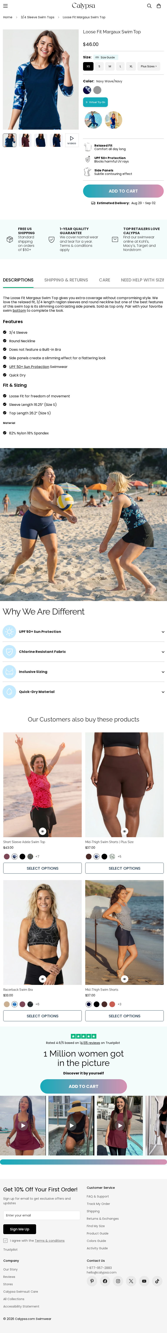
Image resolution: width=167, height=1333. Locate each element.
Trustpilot (10, 1249)
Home (7, 17)
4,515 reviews (90, 1043)
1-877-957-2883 (99, 1268)
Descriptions (18, 280)
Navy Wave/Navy (87, 90)
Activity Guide (97, 1248)
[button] (159, 6)
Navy (89, 1004)
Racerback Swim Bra (18, 989)
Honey (7, 1004)
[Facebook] (105, 1281)
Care (104, 280)
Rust (112, 1004)
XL (131, 66)
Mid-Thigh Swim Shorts (101, 989)
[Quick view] (42, 831)
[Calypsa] (83, 6)
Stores (8, 1284)
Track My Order (98, 1204)
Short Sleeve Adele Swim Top (24, 842)
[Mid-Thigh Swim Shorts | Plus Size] (124, 784)
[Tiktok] (157, 1281)
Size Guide (108, 57)
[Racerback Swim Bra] (42, 932)
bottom (19, 310)
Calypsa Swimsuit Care (20, 1291)
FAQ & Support (98, 1196)
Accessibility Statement (21, 1306)
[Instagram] (118, 1281)
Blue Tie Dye (14, 1004)
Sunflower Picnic (30, 856)
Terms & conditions (50, 1240)
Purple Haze (7, 856)
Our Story (10, 1269)
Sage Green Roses (112, 856)
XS (88, 66)
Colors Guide (96, 1241)
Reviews (9, 1277)
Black (97, 90)
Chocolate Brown (89, 856)
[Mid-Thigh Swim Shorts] (124, 932)
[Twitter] (131, 1281)
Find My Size (96, 1226)
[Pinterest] (92, 1281)
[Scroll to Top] (159, 1309)
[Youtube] (144, 1281)
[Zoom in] (69, 39)
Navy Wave (14, 856)
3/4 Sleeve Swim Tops (37, 17)
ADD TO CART (84, 1086)
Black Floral (30, 1004)
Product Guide (98, 1233)
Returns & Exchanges (103, 1218)
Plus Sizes (148, 66)
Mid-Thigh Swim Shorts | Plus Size (109, 842)
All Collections (13, 1299)
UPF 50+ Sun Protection (29, 366)
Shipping (93, 1211)
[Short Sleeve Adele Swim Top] (42, 784)
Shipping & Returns (66, 280)
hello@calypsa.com (102, 1272)
